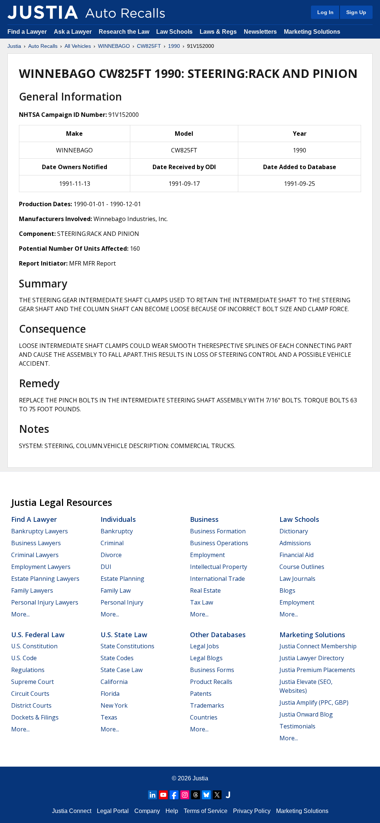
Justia (14, 46)
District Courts (31, 705)
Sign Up (356, 12)
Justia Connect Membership (318, 646)
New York (114, 705)
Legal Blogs (206, 658)
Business (204, 519)
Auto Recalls (43, 46)
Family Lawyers (32, 590)
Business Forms (212, 670)
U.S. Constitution (34, 646)
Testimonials (297, 726)
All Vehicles (78, 46)
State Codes (117, 658)
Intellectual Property (218, 567)
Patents (201, 693)
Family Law (116, 590)
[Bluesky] (206, 794)
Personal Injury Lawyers (44, 602)
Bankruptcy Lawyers (39, 531)
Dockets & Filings (35, 717)
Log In (325, 12)
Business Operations (219, 543)
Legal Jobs (204, 646)
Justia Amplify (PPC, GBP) (313, 702)
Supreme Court (32, 682)
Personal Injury (122, 602)
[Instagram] (184, 794)
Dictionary (293, 531)
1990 (174, 46)
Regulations (28, 670)
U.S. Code (24, 658)
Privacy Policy (252, 811)
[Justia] (42, 12)
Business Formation (218, 531)
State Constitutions (127, 646)
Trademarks (207, 705)
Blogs (287, 590)
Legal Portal (113, 811)
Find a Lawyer (27, 32)
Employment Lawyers (41, 567)
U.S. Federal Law (38, 634)
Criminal (112, 543)
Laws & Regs (218, 32)
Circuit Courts (30, 693)
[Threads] (195, 794)
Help (172, 811)
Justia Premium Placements (317, 670)
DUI (106, 567)
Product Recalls (211, 682)
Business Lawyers (36, 543)
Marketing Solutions (312, 32)
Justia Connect (71, 811)
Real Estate (205, 590)
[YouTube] (163, 794)
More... (20, 614)
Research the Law (124, 32)
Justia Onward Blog (306, 714)
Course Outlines (301, 567)
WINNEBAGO (114, 46)
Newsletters (260, 32)
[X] (217, 794)
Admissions (295, 543)
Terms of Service (205, 811)
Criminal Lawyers (35, 555)
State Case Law (121, 670)
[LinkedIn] (152, 794)
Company (147, 811)
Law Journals (297, 579)
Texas (109, 717)
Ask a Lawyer (73, 32)
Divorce (111, 555)
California (114, 682)
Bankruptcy (117, 531)
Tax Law (201, 602)
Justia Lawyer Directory (311, 658)
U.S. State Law (124, 634)
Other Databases (218, 634)
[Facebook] (174, 794)
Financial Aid (296, 555)
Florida (110, 693)
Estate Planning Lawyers (45, 579)
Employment (207, 555)
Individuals (118, 519)
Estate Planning (122, 579)
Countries (203, 717)
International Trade (217, 579)
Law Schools (174, 32)
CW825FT (149, 46)
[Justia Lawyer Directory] (227, 794)
